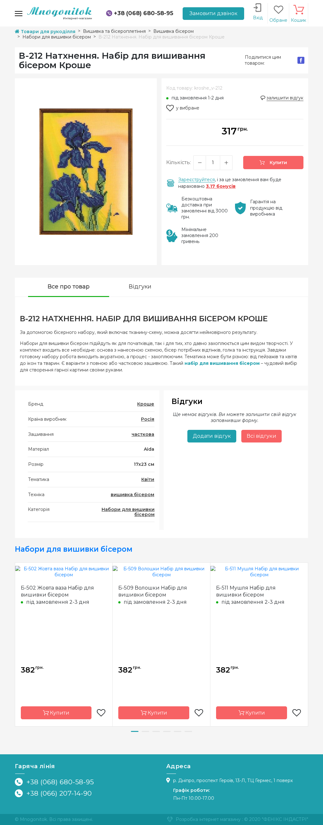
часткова (143, 434)
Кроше (145, 404)
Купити (277, 162)
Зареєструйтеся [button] (196, 179)
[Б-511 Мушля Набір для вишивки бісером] (259, 571)
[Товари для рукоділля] (59, 13)
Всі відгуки (261, 436)
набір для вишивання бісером (222, 363)
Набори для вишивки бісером (128, 512)
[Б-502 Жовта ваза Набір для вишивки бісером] (63, 571)
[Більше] (226, 162)
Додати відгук (212, 436)
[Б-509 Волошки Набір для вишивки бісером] (161, 571)
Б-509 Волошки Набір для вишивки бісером (152, 591)
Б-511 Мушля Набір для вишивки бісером (246, 591)
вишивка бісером (132, 494)
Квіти (147, 479)
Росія (147, 419)
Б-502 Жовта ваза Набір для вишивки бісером (57, 591)
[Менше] (199, 162)
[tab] (68, 287)
